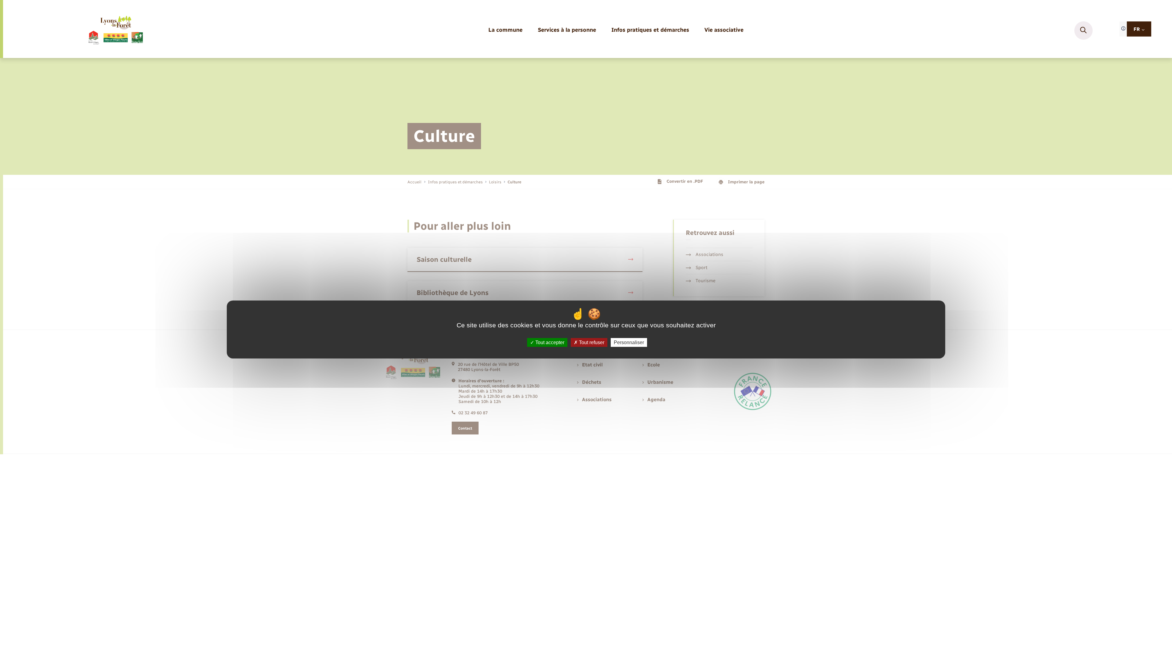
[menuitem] (505, 30)
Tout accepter (549, 342)
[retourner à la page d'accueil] (115, 30)
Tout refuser (591, 342)
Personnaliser (629, 342)
